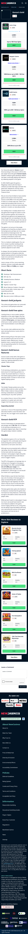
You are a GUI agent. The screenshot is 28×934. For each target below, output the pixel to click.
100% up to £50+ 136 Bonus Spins (14, 110)
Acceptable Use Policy (8, 796)
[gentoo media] (14, 922)
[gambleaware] (5, 918)
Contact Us (5, 748)
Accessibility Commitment (10, 767)
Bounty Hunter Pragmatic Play (16, 529)
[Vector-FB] (23, 719)
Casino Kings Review (13, 31)
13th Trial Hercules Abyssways (17, 637)
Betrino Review (13, 134)
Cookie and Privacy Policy (9, 786)
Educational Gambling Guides (11, 810)
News (4, 835)
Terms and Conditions (8, 791)
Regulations (5, 825)
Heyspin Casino (14, 56)
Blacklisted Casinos (8, 830)
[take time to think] (23, 918)
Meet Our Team (7, 733)
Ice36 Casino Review (13, 98)
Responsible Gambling (9, 805)
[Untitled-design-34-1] (14, 918)
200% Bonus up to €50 (14, 145)
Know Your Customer (8, 820)
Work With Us (6, 743)
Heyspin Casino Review (13, 63)
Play (14, 543)
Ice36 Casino (13, 92)
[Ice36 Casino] (6, 93)
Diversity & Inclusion (8, 758)
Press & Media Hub (8, 753)
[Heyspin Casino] (6, 58)
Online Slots (13, 7)
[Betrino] (6, 129)
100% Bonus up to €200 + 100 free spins (14, 75)
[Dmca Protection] (6, 913)
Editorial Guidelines (8, 776)
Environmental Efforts (8, 762)
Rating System (6, 781)
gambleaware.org (8, 863)
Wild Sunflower (16, 572)
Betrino (11, 128)
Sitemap (4, 839)
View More (14, 163)
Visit (14, 45)
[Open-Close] (26, 3)
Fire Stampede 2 (17, 616)
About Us (5, 728)
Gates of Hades (16, 594)
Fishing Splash (16, 551)
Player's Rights (6, 815)
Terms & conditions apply (14, 85)
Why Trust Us (6, 738)
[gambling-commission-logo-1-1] (5, 922)
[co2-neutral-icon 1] (22, 913)
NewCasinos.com (5, 7)
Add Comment (23, 686)
